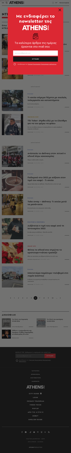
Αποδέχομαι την (37, 64)
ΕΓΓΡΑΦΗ (35, 59)
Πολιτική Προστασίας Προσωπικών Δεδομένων (42, 64)
